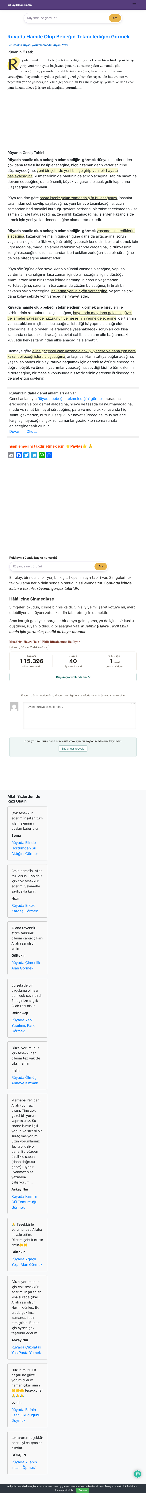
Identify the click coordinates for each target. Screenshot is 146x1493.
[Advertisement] (73, 122)
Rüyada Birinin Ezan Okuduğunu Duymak (25, 1415)
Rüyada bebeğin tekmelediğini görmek (71, 398)
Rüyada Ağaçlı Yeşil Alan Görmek (26, 1262)
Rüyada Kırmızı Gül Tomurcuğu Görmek (24, 1202)
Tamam (83, 1490)
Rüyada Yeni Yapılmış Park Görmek (23, 1025)
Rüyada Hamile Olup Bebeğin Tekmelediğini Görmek (68, 36)
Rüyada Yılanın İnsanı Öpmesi (24, 1465)
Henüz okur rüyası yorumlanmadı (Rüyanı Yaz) (37, 45)
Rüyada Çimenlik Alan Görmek (25, 965)
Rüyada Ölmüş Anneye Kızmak (24, 1080)
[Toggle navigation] (134, 5)
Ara (115, 18)
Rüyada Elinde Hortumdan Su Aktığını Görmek (25, 848)
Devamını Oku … (23, 431)
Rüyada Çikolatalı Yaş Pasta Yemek (26, 1350)
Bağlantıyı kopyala (73, 748)
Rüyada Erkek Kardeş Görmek (24, 908)
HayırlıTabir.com (21, 4)
